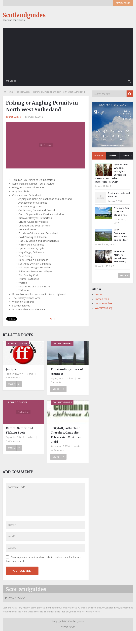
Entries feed (102, 299)
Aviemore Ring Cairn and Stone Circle (122, 211)
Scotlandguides (24, 15)
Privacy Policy (15, 598)
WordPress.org (103, 307)
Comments (126, 155)
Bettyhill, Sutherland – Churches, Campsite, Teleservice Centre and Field (67, 434)
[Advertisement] (68, 52)
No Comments (13, 377)
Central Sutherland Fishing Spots (19, 430)
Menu (9, 81)
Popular (99, 155)
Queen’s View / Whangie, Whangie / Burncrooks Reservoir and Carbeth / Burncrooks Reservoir (112, 173)
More (11, 384)
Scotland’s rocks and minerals (119, 195)
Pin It (53, 319)
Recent (112, 155)
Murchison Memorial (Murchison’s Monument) (120, 256)
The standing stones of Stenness (67, 371)
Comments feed (104, 303)
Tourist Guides (23, 91)
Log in (98, 294)
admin (30, 373)
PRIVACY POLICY (123, 3)
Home (10, 91)
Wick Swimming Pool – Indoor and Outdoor (121, 234)
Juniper (11, 369)
